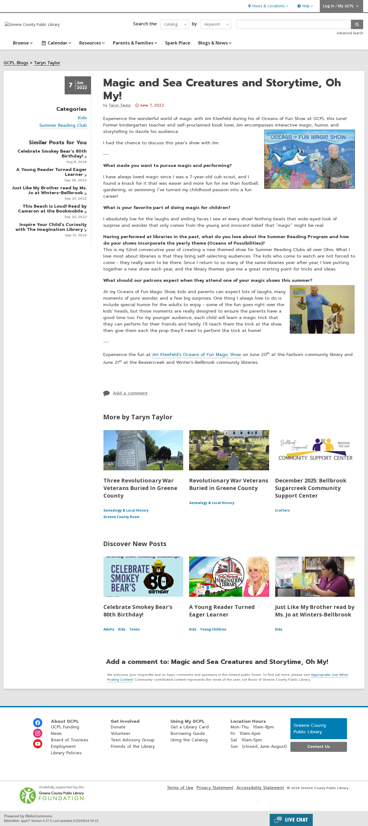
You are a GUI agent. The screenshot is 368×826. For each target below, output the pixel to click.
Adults (108, 629)
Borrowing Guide (188, 733)
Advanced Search (350, 33)
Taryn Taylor (47, 63)
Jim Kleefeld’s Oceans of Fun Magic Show (196, 354)
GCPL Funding (65, 727)
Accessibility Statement (260, 788)
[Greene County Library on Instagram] (37, 733)
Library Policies (66, 753)
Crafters (282, 510)
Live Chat (291, 820)
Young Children (213, 629)
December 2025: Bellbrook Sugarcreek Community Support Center (310, 488)
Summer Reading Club (63, 125)
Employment (63, 746)
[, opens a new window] (52, 802)
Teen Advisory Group (132, 740)
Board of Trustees (69, 740)
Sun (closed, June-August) (259, 746)
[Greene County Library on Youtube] (37, 743)
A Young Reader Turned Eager (51, 172)
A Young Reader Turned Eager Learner (222, 610)
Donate (118, 727)
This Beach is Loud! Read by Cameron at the (52, 208)
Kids (82, 118)
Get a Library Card (190, 727)
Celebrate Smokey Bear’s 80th (52, 153)
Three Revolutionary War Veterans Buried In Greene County (140, 488)
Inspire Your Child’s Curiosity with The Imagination (51, 227)
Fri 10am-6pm (246, 733)
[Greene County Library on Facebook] (37, 722)
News (56, 733)
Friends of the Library (133, 746)
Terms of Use (180, 788)
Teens (134, 629)
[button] (267, 6)
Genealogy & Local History (126, 510)
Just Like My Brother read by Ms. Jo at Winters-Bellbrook (314, 610)
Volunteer (120, 733)
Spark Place (177, 43)
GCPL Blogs (16, 63)
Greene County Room (121, 517)
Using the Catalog (189, 740)
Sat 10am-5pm (246, 740)
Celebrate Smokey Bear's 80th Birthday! (137, 610)
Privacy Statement (214, 788)
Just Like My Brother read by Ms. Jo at (49, 190)
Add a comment (130, 393)
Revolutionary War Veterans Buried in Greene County (228, 484)
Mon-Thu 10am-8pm (252, 727)
